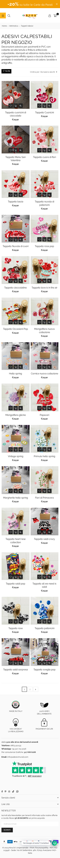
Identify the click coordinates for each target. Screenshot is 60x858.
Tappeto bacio (15, 201)
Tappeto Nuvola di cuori (16, 246)
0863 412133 (15, 745)
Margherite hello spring (15, 497)
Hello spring (15, 373)
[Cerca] (9, 15)
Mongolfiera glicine (15, 415)
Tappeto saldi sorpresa (15, 669)
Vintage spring (15, 456)
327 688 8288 (30, 752)
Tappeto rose (15, 628)
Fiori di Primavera (44, 497)
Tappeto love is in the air (44, 287)
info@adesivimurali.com (17, 757)
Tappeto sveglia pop (44, 669)
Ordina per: (35, 72)
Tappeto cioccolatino (15, 287)
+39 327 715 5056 (19, 749)
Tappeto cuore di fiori (44, 157)
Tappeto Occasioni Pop (15, 329)
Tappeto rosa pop (44, 246)
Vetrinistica (13, 26)
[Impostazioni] (49, 15)
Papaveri (44, 415)
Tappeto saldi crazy (44, 539)
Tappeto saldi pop (15, 583)
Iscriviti (7, 830)
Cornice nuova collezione (44, 373)
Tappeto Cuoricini (44, 112)
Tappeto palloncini (44, 628)
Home (4, 26)
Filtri (7, 71)
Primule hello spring (44, 456)
